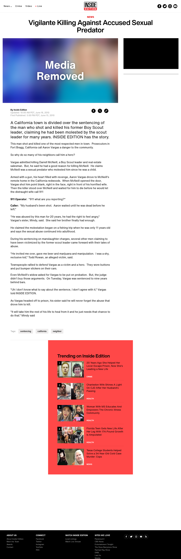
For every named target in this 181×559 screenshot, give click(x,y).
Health (90, 399)
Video (28, 6)
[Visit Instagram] (136, 536)
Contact (10, 547)
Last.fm (98, 555)
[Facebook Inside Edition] (159, 6)
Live (39, 6)
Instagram (40, 544)
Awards (10, 544)
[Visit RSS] (146, 536)
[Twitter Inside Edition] (165, 6)
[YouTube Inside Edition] (175, 6)
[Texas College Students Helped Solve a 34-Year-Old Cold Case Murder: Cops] (90, 457)
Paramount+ (100, 539)
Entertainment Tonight (104, 544)
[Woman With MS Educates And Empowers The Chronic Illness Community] (90, 413)
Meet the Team (13, 541)
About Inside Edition (15, 539)
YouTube (39, 547)
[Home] (90, 6)
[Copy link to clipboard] (106, 111)
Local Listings (71, 539)
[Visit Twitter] (131, 536)
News (7, 6)
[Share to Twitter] (100, 111)
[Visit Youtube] (141, 536)
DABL (97, 552)
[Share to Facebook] (93, 111)
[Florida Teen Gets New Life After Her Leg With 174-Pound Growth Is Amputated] (90, 435)
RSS (37, 550)
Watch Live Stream (73, 541)
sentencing (25, 331)
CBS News (99, 541)
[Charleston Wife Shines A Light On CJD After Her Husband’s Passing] (90, 391)
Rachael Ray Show (102, 550)
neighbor (57, 331)
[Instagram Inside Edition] (170, 6)
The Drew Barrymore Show (106, 547)
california (42, 331)
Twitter (39, 541)
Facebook (40, 539)
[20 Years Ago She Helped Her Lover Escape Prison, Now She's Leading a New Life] (90, 369)
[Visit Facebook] (126, 536)
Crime (18, 6)
